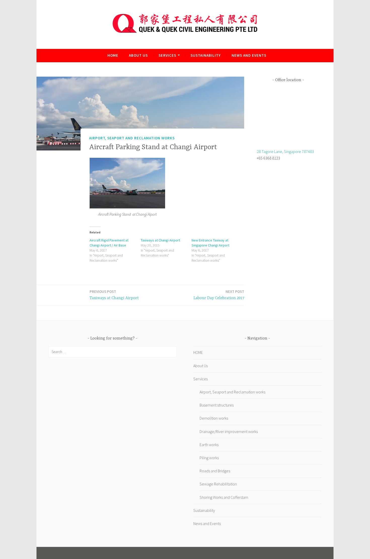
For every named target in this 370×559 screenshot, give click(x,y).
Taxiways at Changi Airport (160, 240)
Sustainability (206, 55)
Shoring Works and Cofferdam (224, 497)
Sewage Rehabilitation (218, 483)
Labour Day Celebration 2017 (219, 294)
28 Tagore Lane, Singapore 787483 (285, 151)
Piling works (209, 457)
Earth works (209, 444)
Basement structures (217, 405)
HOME (112, 55)
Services (167, 55)
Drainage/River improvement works (229, 431)
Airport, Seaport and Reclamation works (132, 138)
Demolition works (214, 418)
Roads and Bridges (215, 470)
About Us (138, 55)
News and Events (249, 55)
